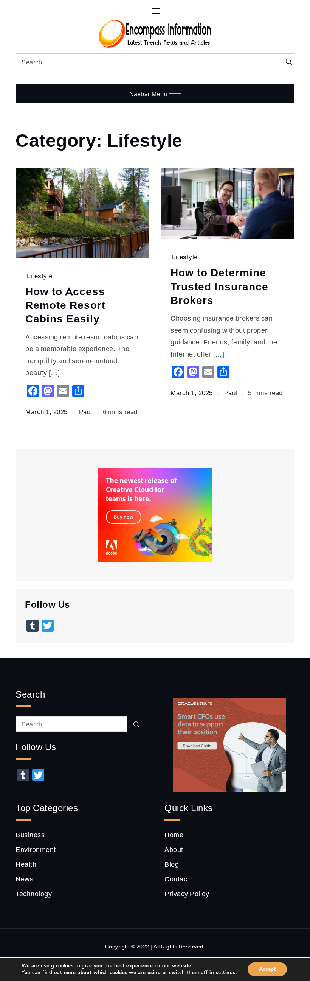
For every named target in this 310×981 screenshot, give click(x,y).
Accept (267, 969)
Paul (85, 412)
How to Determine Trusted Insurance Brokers (219, 286)
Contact (176, 879)
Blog (171, 864)
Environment (36, 849)
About (173, 849)
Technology (34, 893)
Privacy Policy (186, 893)
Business (30, 834)
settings (226, 972)
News (24, 879)
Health (26, 864)
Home (173, 834)
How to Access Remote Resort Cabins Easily (65, 304)
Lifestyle (40, 276)
